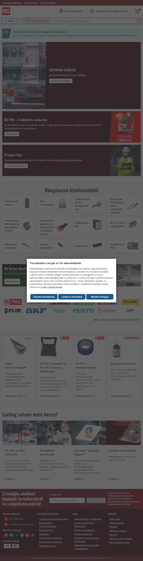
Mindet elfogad (100, 296)
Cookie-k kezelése (72, 296)
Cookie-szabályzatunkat (52, 287)
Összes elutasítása (44, 296)
